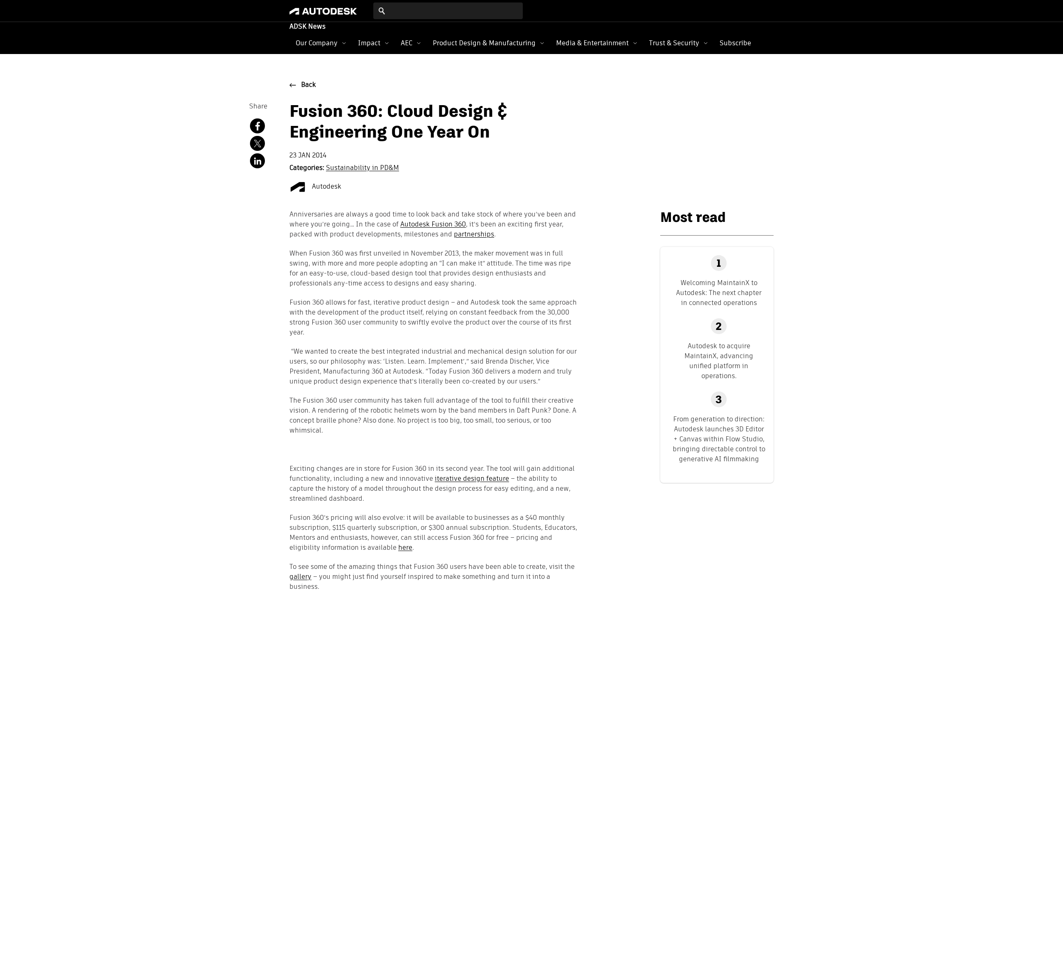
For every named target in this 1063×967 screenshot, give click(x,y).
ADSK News (307, 27)
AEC (406, 43)
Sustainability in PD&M (362, 168)
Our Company (317, 43)
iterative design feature (472, 479)
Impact (369, 43)
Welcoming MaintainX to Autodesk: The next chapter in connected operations (719, 293)
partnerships (474, 234)
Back (308, 85)
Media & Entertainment (592, 43)
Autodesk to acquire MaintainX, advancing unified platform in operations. (718, 361)
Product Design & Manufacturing (484, 43)
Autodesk (325, 187)
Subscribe (735, 43)
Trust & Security (674, 43)
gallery (300, 577)
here (405, 548)
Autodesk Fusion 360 (433, 224)
